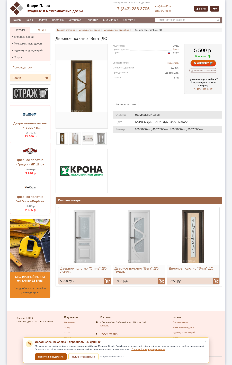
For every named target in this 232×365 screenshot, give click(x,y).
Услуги (18, 57)
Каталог (20, 30)
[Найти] (218, 20)
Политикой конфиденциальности (148, 349)
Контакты (129, 20)
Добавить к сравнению (204, 70)
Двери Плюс (38, 6)
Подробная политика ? (111, 356)
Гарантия (92, 20)
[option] (84, 246)
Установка (75, 20)
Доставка (58, 20)
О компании (110, 20)
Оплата (42, 20)
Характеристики (125, 104)
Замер (17, 20)
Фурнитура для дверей (28, 50)
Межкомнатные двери (28, 43)
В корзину (201, 63)
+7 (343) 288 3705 (132, 8)
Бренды (41, 30)
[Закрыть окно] (205, 341)
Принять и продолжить (51, 356)
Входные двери (24, 36)
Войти (202, 8)
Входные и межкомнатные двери (55, 11)
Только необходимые (83, 356)
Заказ (29, 20)
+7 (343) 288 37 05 (203, 88)
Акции (17, 77)
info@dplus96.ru (163, 6)
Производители (22, 67)
